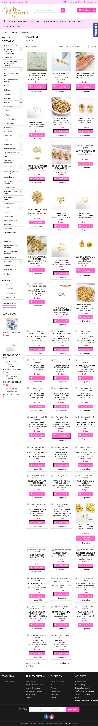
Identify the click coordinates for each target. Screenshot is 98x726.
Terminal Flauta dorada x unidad (61, 366)
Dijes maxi (7, 86)
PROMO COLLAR (10, 270)
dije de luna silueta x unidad (61, 613)
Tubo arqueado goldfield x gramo (61, 395)
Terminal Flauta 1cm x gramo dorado (37, 167)
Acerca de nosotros (12, 26)
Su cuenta (56, 676)
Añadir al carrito (37, 135)
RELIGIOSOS (8, 57)
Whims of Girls (10, 297)
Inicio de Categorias (18, 21)
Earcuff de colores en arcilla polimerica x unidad (12, 332)
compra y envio (75, 21)
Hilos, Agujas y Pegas (9, 198)
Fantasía (9, 127)
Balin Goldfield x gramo (61, 74)
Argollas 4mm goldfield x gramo (85, 214)
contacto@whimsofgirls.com (86, 700)
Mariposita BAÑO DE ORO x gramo (37, 482)
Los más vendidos (8, 682)
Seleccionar (80, 46)
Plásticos (9, 132)
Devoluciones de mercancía (61, 685)
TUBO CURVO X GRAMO (61, 582)
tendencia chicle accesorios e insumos (10, 63)
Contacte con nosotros (34, 691)
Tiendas (29, 697)
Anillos (6, 212)
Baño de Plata (11, 119)
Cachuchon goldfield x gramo (37, 642)
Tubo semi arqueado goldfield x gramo (85, 554)
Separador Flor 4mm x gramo (85, 152)
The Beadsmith (10, 293)
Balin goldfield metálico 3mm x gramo (85, 120)
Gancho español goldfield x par (37, 123)
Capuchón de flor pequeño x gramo (61, 511)
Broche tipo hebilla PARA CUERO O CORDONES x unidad (61, 168)
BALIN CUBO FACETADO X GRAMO (37, 338)
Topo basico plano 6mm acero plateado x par (12, 355)
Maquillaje (8, 94)
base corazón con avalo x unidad (37, 511)
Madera (7, 237)
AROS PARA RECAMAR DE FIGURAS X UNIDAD (37, 74)
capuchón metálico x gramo (85, 258)
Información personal (58, 682)
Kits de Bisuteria (10, 233)
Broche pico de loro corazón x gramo (85, 584)
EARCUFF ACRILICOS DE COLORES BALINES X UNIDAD (12, 395)
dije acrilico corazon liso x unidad (12, 382)
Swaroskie (8, 228)
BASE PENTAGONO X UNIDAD (85, 482)
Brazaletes (8, 261)
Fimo (5, 157)
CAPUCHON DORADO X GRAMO (85, 305)
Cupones (54, 697)
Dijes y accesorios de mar (11, 81)
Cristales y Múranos (11, 152)
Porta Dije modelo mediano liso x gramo (61, 483)
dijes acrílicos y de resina (11, 74)
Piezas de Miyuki (10, 257)
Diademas (7, 241)
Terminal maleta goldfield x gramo (61, 423)
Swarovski (9, 289)
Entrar (80, 2)
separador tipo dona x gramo (85, 366)
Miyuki (6, 140)
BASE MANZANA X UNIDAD (85, 613)
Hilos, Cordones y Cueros (10, 192)
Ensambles (8, 144)
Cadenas (7, 90)
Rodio (8, 115)
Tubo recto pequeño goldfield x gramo (61, 310)
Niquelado (10, 123)
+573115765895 (23, 2)
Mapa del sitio (31, 694)
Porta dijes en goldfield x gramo (85, 526)
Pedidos (53, 688)
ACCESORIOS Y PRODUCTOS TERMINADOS (47, 21)
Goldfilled (9, 107)
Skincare (7, 98)
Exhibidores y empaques (9, 162)
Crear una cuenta (90, 2)
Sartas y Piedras (10, 148)
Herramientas (9, 177)
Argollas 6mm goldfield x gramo (61, 262)
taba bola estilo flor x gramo (61, 453)
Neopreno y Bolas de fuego (11, 252)
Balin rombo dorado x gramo (37, 211)
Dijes (5, 69)
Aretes (6, 208)
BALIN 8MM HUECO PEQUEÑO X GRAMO (61, 120)
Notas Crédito (55, 691)
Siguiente (65, 663)
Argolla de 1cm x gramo (61, 554)
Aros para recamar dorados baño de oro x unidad (85, 75)
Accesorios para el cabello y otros (11, 172)
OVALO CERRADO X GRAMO (85, 338)
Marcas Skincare (10, 167)
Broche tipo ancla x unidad (37, 584)
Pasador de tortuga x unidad (85, 453)
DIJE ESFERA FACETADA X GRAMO (37, 258)
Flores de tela (9, 203)
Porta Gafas (8, 216)
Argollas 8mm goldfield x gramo (37, 423)
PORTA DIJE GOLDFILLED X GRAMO (61, 338)
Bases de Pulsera (10, 220)
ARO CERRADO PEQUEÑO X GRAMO (85, 395)
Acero (8, 111)
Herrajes (7, 102)
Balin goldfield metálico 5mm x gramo (37, 367)
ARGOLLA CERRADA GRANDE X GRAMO (37, 613)
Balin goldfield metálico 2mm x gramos (37, 396)
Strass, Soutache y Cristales (11, 246)
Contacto (4, 2)
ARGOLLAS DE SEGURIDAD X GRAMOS (37, 290)
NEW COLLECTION (10, 45)
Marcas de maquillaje (8, 182)
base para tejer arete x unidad (37, 556)
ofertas (7, 274)
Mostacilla (8, 136)
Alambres (7, 224)
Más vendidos (9, 314)
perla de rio (8, 266)
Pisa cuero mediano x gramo (37, 453)
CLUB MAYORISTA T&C (34, 685)
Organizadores (9, 187)
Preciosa (8, 284)
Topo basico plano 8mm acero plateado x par (12, 370)
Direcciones (55, 694)
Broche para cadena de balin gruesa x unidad (85, 424)
